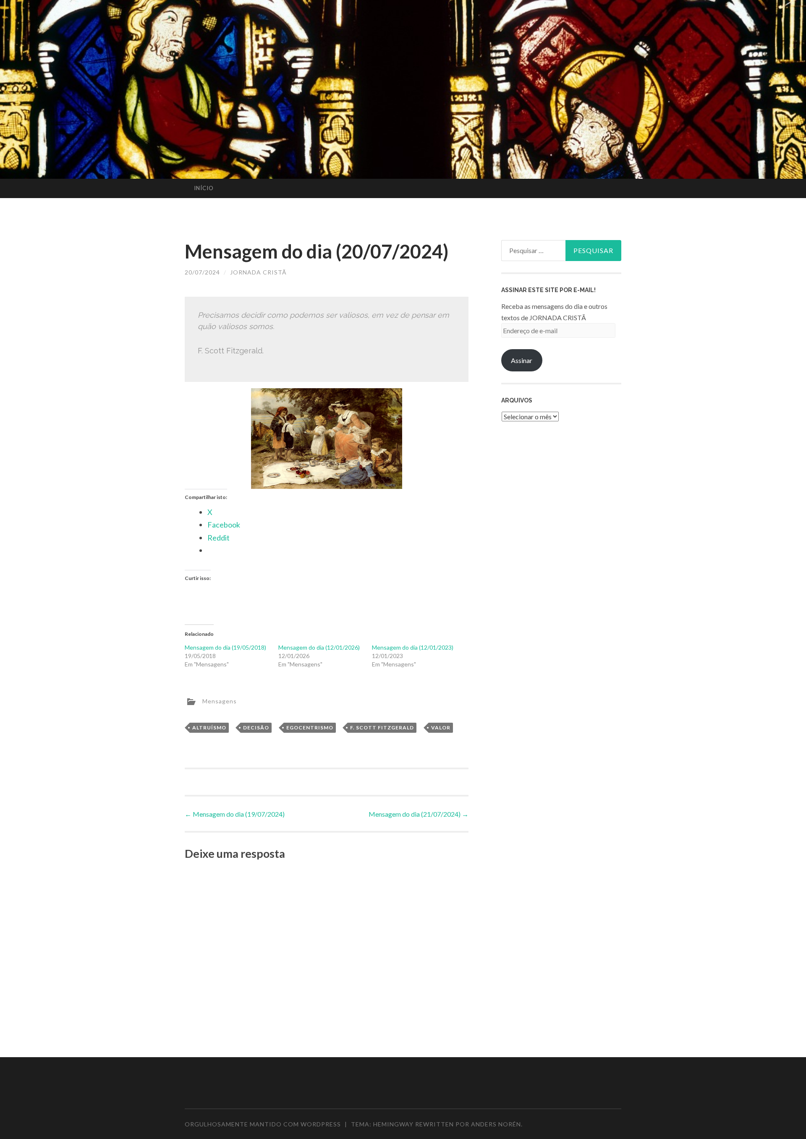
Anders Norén (496, 1124)
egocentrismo (309, 727)
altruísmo (209, 727)
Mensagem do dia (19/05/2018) (225, 647)
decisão (256, 727)
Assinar (521, 360)
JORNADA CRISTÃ (258, 272)
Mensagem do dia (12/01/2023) (412, 647)
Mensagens (219, 700)
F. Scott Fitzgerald (382, 727)
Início (204, 188)
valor (440, 727)
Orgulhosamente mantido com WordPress (263, 1124)
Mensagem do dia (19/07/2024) (235, 814)
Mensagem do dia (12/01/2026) (319, 647)
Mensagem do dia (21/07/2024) (418, 814)
